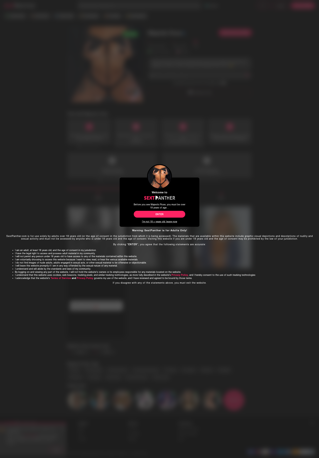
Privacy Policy (85, 278)
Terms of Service (61, 278)
